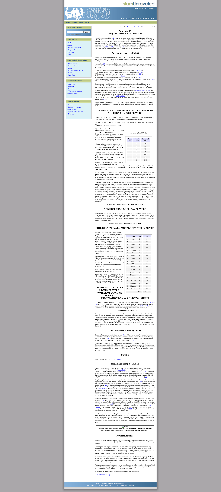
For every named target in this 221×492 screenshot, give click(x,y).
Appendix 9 (121, 370)
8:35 (136, 90)
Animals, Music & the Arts (75, 70)
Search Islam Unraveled (74, 27)
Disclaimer (115, 485)
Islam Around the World (74, 81)
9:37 (146, 377)
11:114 (136, 70)
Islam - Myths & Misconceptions (77, 60)
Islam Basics (134, 26)
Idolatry (70, 68)
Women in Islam (72, 63)
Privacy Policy (123, 485)
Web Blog (71, 86)
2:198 (102, 400)
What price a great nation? (75, 91)
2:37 (104, 64)
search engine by (74, 34)
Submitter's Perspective (74, 107)
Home (68, 22)
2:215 (107, 338)
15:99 (123, 47)
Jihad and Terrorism (73, 66)
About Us (74, 22)
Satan (69, 54)
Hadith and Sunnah (73, 73)
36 (145, 371)
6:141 (124, 335)
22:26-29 (104, 388)
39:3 (121, 96)
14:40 (114, 38)
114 (96, 304)
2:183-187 (118, 359)
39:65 (104, 99)
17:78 (140, 72)
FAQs (81, 22)
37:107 (149, 405)
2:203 (111, 404)
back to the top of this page (103, 475)
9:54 (139, 90)
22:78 (146, 306)
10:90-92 (110, 47)
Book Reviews (72, 89)
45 (124, 96)
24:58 (140, 70)
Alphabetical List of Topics (75, 112)
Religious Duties (72, 50)
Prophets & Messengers (74, 47)
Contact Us (131, 485)
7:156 (132, 340)
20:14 (117, 96)
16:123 (143, 90)
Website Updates (72, 93)
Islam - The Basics (72, 39)
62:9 (153, 79)
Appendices (145, 26)
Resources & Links (73, 101)
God (69, 43)
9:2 (143, 371)
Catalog (70, 105)
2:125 (99, 388)
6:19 (150, 302)
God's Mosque (72, 109)
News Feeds (71, 84)
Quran (70, 45)
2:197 (139, 371)
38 (152, 302)
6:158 (106, 47)
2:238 (140, 74)
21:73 (148, 90)
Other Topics (71, 75)
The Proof (71, 52)
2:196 (140, 381)
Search (86, 22)
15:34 (130, 409)
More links (71, 114)
